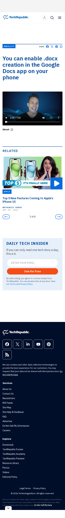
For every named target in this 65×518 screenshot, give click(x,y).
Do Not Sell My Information (16, 425)
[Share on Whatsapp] (61, 46)
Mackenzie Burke (12, 207)
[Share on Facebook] (47, 46)
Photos (6, 467)
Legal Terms (25, 488)
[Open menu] (59, 18)
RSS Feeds (8, 402)
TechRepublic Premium (13, 458)
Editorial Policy (10, 476)
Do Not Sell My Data (43, 505)
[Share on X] (52, 46)
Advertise (7, 421)
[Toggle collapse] (8, 508)
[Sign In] (44, 18)
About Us (7, 389)
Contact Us (8, 393)
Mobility (9, 46)
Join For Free (32, 271)
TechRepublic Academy (14, 454)
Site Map (7, 407)
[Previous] (6, 216)
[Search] (52, 18)
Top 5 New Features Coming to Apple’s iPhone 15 (28, 200)
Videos (6, 472)
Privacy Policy (26, 284)
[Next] (58, 216)
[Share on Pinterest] (56, 46)
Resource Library (11, 463)
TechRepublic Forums (13, 449)
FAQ (4, 416)
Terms (13, 284)
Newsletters (9, 398)
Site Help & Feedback (13, 412)
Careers (6, 430)
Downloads (8, 444)
